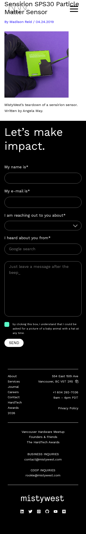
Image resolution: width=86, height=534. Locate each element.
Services (14, 381)
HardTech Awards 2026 (15, 408)
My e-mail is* (17, 191)
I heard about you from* (27, 238)
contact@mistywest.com (43, 459)
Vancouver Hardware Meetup (43, 432)
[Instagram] (39, 511)
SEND (14, 343)
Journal (13, 386)
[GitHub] (47, 511)
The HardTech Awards (43, 442)
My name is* (16, 167)
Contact (14, 397)
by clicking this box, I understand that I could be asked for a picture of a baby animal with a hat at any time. (46, 329)
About (12, 376)
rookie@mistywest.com (43, 475)
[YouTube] (56, 511)
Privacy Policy (68, 408)
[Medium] (64, 511)
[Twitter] (30, 511)
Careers (13, 392)
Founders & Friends (43, 437)
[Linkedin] (22, 511)
